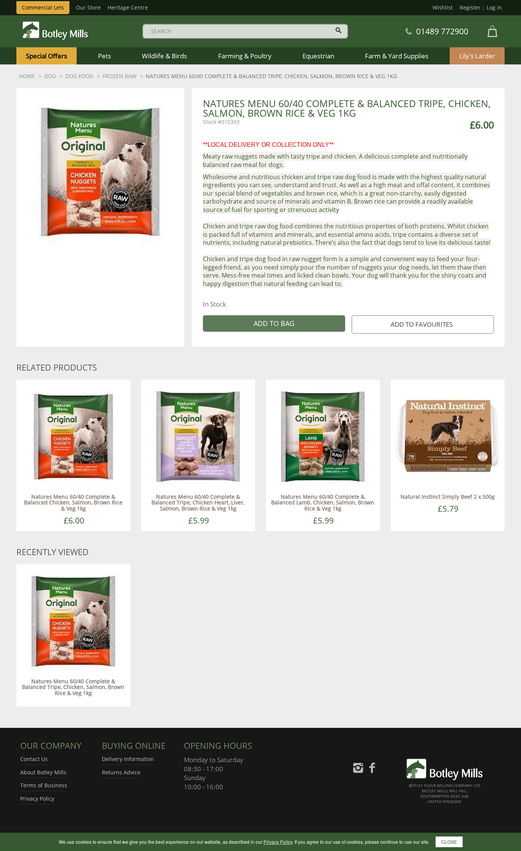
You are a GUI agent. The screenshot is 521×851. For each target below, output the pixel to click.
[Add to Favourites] (423, 324)
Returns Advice (121, 772)
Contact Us (34, 759)
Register (470, 7)
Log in (494, 7)
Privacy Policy (37, 798)
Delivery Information (128, 759)
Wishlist (443, 7)
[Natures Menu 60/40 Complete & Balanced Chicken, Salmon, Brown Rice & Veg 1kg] (73, 436)
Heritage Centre (128, 7)
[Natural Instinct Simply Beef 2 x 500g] (447, 436)
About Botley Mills (43, 772)
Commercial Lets (43, 7)
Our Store (88, 7)
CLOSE (449, 841)
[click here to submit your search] (338, 30)
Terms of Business (43, 785)
